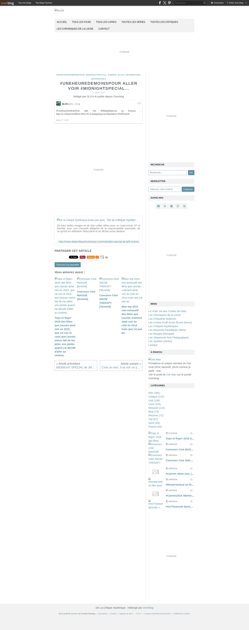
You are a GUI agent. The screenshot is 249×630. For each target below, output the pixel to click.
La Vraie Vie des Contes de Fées (167, 311)
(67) (153, 419)
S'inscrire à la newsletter (67, 265)
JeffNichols (98, 79)
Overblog (148, 607)
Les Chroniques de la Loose (164, 315)
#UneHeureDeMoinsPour (68, 110)
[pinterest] (169, 2)
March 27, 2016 (62, 120)
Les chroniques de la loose (75, 29)
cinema (112, 75)
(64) (155, 426)
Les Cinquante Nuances (162, 318)
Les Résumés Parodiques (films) (167, 330)
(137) (156, 396)
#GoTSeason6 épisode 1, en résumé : (189, 506)
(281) (154, 392)
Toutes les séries (133, 22)
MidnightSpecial (96, 75)
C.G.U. (138, 614)
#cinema (132, 110)
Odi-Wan (171, 374)
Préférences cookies (182, 614)
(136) (154, 400)
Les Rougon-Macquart (161, 333)
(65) (154, 422)
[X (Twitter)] (164, 2)
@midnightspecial (97, 113)
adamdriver (133, 75)
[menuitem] (62, 22)
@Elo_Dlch (74, 103)
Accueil (62, 22)
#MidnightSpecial (109, 110)
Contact (104, 29)
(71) (155, 415)
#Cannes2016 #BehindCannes (184, 495)
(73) (153, 411)
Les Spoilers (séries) (160, 341)
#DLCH (85, 113)
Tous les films (81, 22)
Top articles (102, 614)
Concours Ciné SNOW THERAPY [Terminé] (192, 460)
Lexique (152, 345)
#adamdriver (112, 113)
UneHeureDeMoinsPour (70, 75)
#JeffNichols (124, 113)
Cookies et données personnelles (157, 614)
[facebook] (160, 2)
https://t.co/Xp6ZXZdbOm (68, 113)
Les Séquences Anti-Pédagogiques (168, 337)
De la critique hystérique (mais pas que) (123, 220)
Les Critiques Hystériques (163, 326)
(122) (156, 407)
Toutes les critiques (164, 22)
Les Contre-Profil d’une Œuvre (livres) (170, 322)
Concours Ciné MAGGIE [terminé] (186, 449)
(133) (154, 404)
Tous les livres (106, 22)
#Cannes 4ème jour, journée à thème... (189, 473)
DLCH (121, 75)
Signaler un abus (126, 614)
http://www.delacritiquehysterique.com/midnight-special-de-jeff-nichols (99, 242)
